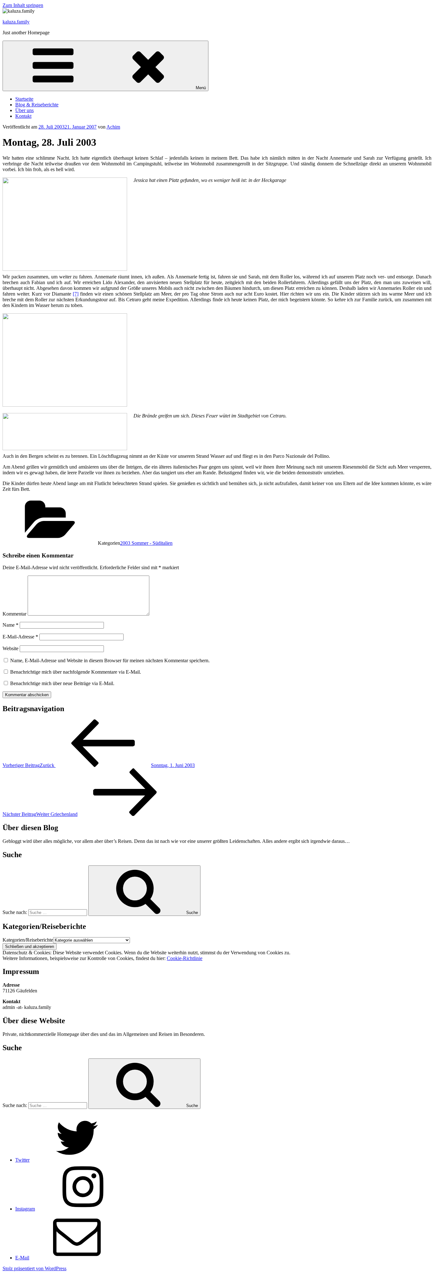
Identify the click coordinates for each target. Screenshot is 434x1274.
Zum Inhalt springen (23, 5)
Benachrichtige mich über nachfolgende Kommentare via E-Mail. (75, 672)
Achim (113, 127)
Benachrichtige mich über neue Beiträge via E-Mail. (62, 683)
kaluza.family (16, 21)
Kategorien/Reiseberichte (28, 940)
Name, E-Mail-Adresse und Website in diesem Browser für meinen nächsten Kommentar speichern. (110, 660)
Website (10, 648)
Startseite (24, 99)
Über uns (24, 110)
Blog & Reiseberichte (36, 104)
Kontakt (23, 116)
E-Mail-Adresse (20, 636)
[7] (75, 294)
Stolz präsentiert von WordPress (34, 1268)
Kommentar (14, 614)
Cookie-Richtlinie (184, 958)
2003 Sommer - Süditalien (146, 543)
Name (10, 625)
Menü (201, 87)
